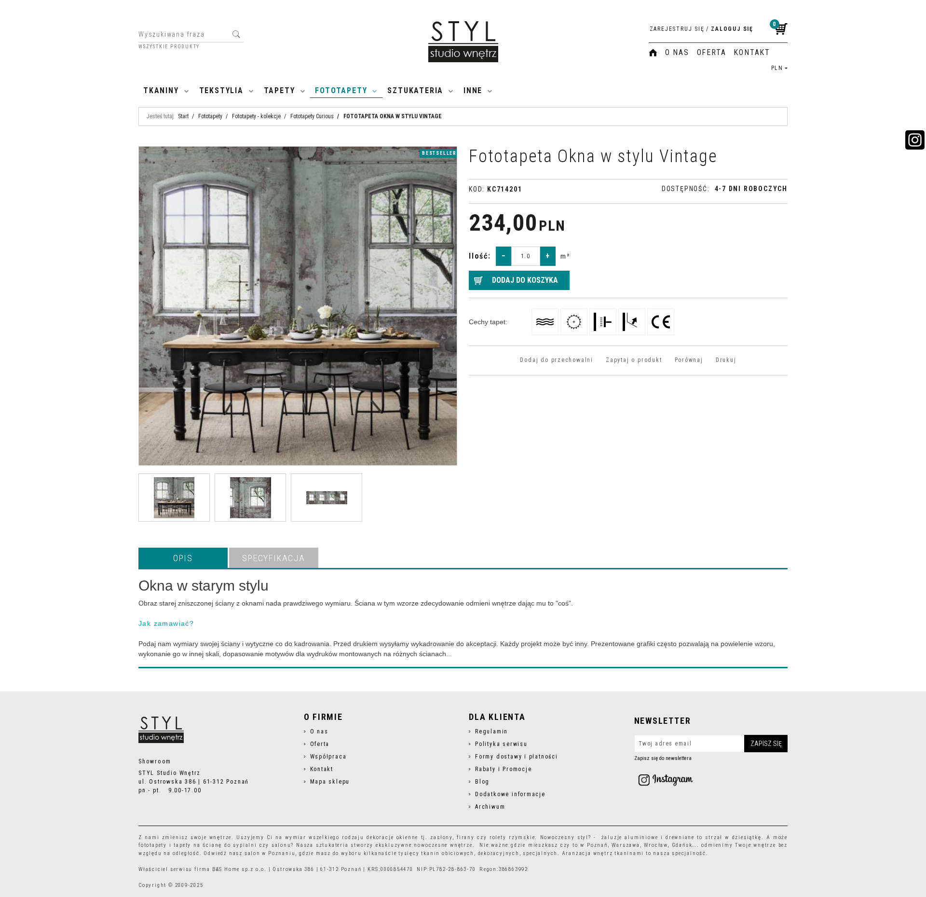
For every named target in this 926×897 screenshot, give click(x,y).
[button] (183, 558)
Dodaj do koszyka (525, 280)
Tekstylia (221, 90)
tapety (182, 845)
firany (466, 837)
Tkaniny (161, 90)
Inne (472, 90)
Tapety (279, 90)
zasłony (441, 837)
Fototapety (341, 90)
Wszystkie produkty (169, 46)
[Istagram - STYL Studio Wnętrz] (665, 780)
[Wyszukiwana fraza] (236, 34)
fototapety (152, 845)
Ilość (480, 256)
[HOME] (653, 52)
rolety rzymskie (512, 837)
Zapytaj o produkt (634, 360)
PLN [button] (777, 68)
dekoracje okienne (392, 837)
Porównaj (689, 360)
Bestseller (439, 153)
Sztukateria (415, 90)
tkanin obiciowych (447, 853)
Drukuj (726, 360)
